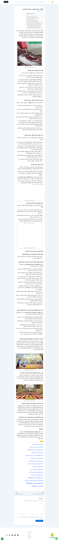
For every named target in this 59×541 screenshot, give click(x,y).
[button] (6, 2)
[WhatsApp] (6, 535)
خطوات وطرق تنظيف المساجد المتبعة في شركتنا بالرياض (34, 23)
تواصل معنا (24, 1)
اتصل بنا (17, 1)
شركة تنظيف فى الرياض (37, 483)
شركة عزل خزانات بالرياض (37, 452)
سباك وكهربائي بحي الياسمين (36, 458)
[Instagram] (15, 535)
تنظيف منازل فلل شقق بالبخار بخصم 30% (34, 480)
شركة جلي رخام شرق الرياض (36, 469)
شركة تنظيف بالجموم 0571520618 (35, 477)
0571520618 (29, 483)
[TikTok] (9, 535)
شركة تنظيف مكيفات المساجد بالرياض (32, 20)
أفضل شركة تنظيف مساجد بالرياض (31, 16)
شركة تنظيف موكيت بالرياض (30, 19)
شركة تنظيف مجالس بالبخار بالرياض (35, 463)
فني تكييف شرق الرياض (38, 466)
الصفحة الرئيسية (41, 1)
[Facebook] (17, 535)
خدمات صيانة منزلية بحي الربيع (36, 446)
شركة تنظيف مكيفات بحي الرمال (36, 472)
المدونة (20, 1)
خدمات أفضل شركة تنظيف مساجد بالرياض (32, 18)
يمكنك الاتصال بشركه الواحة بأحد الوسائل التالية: (34, 22)
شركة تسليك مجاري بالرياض (37, 474)
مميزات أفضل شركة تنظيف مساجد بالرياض (32, 17)
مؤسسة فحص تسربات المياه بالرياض (35, 449)
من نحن (36, 1)
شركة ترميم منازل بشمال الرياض (36, 460)
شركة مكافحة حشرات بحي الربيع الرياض (34, 455)
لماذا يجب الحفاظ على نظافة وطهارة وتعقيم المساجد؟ (34, 25)
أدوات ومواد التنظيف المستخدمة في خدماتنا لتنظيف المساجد (34, 24)
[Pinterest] (12, 535)
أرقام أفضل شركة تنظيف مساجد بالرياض (32, 21)
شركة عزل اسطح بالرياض (37, 444)
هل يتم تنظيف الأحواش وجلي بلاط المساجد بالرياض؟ (34, 26)
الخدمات (32, 1)
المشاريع (28, 1)
